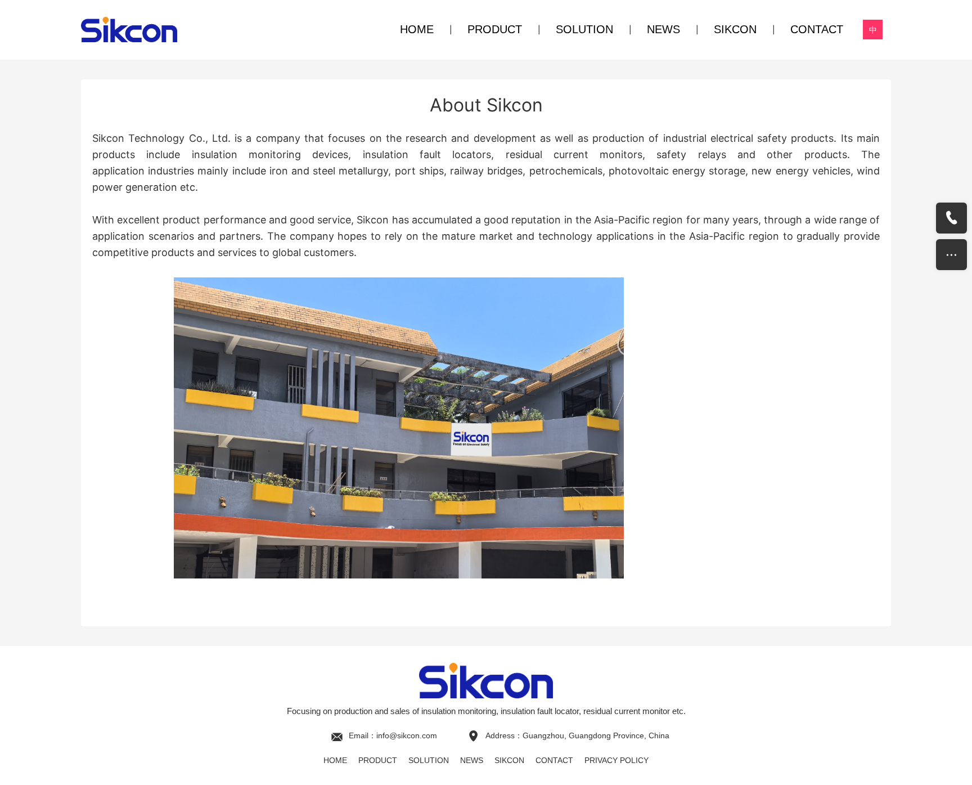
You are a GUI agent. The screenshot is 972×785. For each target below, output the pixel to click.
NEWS (663, 29)
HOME (417, 29)
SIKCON (735, 29)
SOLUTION (584, 29)
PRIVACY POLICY (616, 760)
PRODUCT (494, 29)
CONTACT (816, 29)
